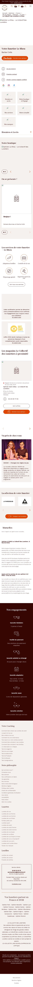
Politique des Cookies (8, 788)
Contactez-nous (6, 772)
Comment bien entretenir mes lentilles (12, 744)
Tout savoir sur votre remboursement (12, 740)
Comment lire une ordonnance (10, 737)
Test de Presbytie (6, 756)
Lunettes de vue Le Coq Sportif (10, 839)
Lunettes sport (6, 823)
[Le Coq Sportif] (24, 501)
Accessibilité (5, 797)
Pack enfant (5, 799)
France (18, 13)
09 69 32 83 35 (16, 870)
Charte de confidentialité (9, 790)
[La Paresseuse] (8, 501)
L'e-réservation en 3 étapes (9, 746)
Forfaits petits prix (7, 820)
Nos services (9, 112)
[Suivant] (29, 428)
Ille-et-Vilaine (6, 14)
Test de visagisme (7, 749)
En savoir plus (16, 317)
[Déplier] (30, 132)
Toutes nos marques (7, 845)
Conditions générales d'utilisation (11, 792)
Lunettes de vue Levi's (8, 841)
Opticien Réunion (21, 916)
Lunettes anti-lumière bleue (9, 843)
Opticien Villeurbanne (24, 909)
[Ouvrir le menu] (30, 6)
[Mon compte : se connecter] (25, 6)
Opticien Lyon (27, 904)
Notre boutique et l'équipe (24, 100)
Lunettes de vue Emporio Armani (11, 836)
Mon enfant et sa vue (8, 735)
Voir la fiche (16, 406)
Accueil (4, 13)
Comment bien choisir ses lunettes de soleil (14, 731)
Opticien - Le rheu (19, 14)
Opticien (11, 13)
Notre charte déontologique (9, 783)
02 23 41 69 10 (11, 69)
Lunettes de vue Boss (8, 834)
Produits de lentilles (7, 860)
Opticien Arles (13, 909)
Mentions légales (6, 786)
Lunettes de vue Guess (8, 832)
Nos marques (8, 124)
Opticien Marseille (16, 904)
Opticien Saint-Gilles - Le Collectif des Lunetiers (15, 387)
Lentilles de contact (7, 855)
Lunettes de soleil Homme (9, 829)
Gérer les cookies (6, 802)
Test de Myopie (6, 758)
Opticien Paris (6, 904)
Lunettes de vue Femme (8, 814)
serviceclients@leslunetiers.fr (16, 872)
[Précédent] (3, 428)
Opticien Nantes (19, 907)
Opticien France (17, 914)
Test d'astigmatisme (7, 760)
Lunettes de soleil (7, 825)
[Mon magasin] (19, 6)
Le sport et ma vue (7, 733)
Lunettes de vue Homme (8, 816)
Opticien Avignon (18, 911)
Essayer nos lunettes (19, 516)
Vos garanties (5, 779)
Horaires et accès (8, 100)
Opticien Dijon (8, 911)
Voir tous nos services (16, 284)
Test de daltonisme (7, 753)
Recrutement (5, 774)
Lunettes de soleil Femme (9, 827)
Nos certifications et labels (9, 777)
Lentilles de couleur (7, 857)
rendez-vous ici (18, 2)
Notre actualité (24, 112)
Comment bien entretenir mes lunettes (13, 742)
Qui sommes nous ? (7, 770)
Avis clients (5, 795)
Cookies (16, 983)
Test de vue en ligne (7, 751)
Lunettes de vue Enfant (8, 818)
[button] (22, 6)
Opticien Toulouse (8, 907)
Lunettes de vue (6, 811)
